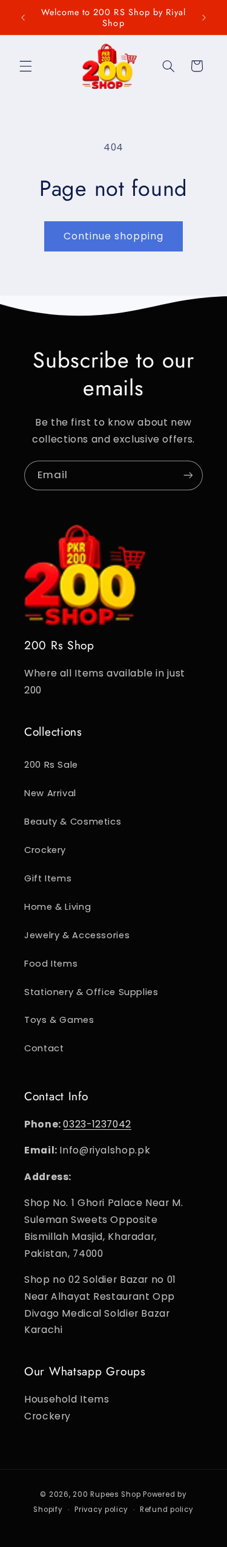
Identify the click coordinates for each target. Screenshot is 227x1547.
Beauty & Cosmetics (72, 822)
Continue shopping (114, 236)
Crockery (45, 850)
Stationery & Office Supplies (91, 992)
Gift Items (47, 878)
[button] (25, 66)
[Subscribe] (188, 475)
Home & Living (57, 907)
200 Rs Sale (51, 765)
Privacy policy (101, 1509)
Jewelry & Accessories (77, 935)
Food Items (50, 964)
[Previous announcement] (23, 17)
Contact (44, 1048)
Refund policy (167, 1509)
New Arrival (50, 793)
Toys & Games (59, 1020)
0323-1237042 (97, 1124)
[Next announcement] (204, 17)
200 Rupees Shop (106, 1494)
